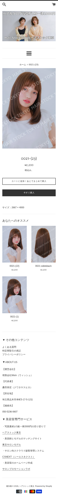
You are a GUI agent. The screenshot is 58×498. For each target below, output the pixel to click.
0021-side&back (43, 266)
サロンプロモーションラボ (16, 469)
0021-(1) (14, 316)
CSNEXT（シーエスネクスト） (18, 456)
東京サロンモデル (11, 444)
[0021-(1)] (14, 294)
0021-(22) (14, 266)
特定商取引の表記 (11, 350)
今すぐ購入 (29, 192)
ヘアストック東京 (11, 432)
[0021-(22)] (14, 244)
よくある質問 (9, 347)
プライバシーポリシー (14, 354)
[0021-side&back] (43, 244)
